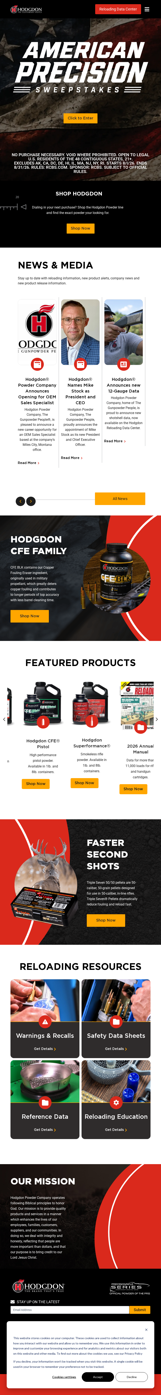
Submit (140, 1310)
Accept (98, 1377)
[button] (147, 9)
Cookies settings (64, 1377)
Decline (132, 1377)
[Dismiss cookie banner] (146, 1330)
